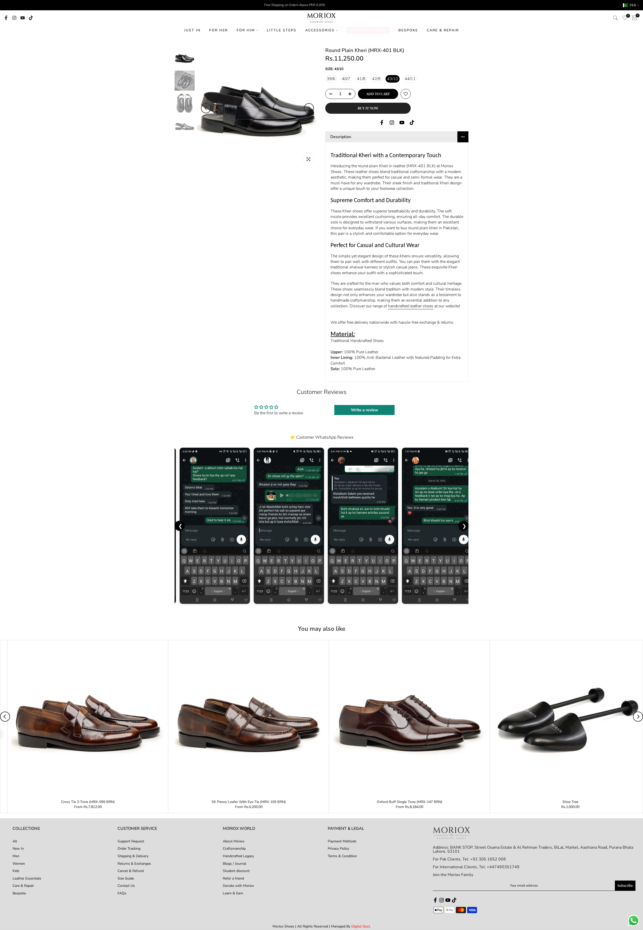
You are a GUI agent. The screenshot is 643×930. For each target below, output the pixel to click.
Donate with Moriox (238, 885)
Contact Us (126, 885)
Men (16, 856)
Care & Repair (23, 885)
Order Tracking (129, 848)
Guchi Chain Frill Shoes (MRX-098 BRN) (331, 801)
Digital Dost (360, 926)
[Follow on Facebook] (6, 18)
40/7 (346, 79)
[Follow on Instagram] (14, 18)
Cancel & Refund (131, 870)
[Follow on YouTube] (22, 18)
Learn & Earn (233, 893)
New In (18, 848)
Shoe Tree (9, 801)
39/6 (331, 79)
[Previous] (206, 108)
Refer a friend (233, 878)
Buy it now (368, 108)
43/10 (392, 79)
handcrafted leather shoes (410, 306)
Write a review (364, 410)
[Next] (309, 108)
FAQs (122, 893)
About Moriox (233, 841)
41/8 (361, 79)
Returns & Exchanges (134, 863)
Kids (16, 870)
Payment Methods (342, 841)
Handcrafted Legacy (238, 856)
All (15, 841)
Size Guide (126, 878)
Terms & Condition (342, 856)
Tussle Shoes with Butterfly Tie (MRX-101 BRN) (170, 801)
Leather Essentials (27, 878)
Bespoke (19, 893)
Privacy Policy (338, 848)
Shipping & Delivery (133, 856)
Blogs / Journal (234, 863)
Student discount (236, 870)
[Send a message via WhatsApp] (633, 920)
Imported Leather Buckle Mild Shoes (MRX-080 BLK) (492, 801)
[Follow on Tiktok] (31, 18)
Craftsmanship (234, 848)
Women (19, 863)
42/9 (376, 79)
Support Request (131, 841)
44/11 (410, 79)
